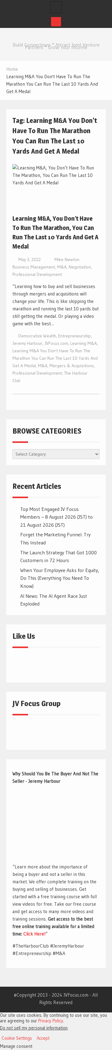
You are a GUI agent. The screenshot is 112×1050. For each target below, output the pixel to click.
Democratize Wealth (37, 336)
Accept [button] (43, 1038)
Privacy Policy (50, 1021)
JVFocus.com (56, 343)
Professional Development (37, 274)
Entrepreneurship (74, 336)
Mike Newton (66, 259)
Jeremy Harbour (27, 343)
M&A (62, 267)
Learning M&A (83, 343)
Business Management (33, 267)
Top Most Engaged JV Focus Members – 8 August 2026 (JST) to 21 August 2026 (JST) (56, 517)
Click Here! (34, 934)
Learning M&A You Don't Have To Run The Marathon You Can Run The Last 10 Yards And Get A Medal (55, 358)
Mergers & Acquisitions (71, 365)
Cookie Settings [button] (17, 1038)
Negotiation (80, 267)
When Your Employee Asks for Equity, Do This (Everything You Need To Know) (59, 578)
